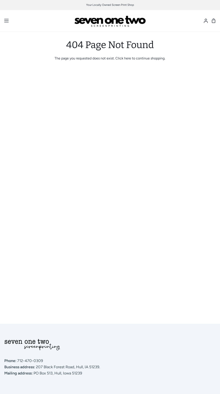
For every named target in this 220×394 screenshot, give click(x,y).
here (127, 58)
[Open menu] (4, 20)
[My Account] (204, 20)
